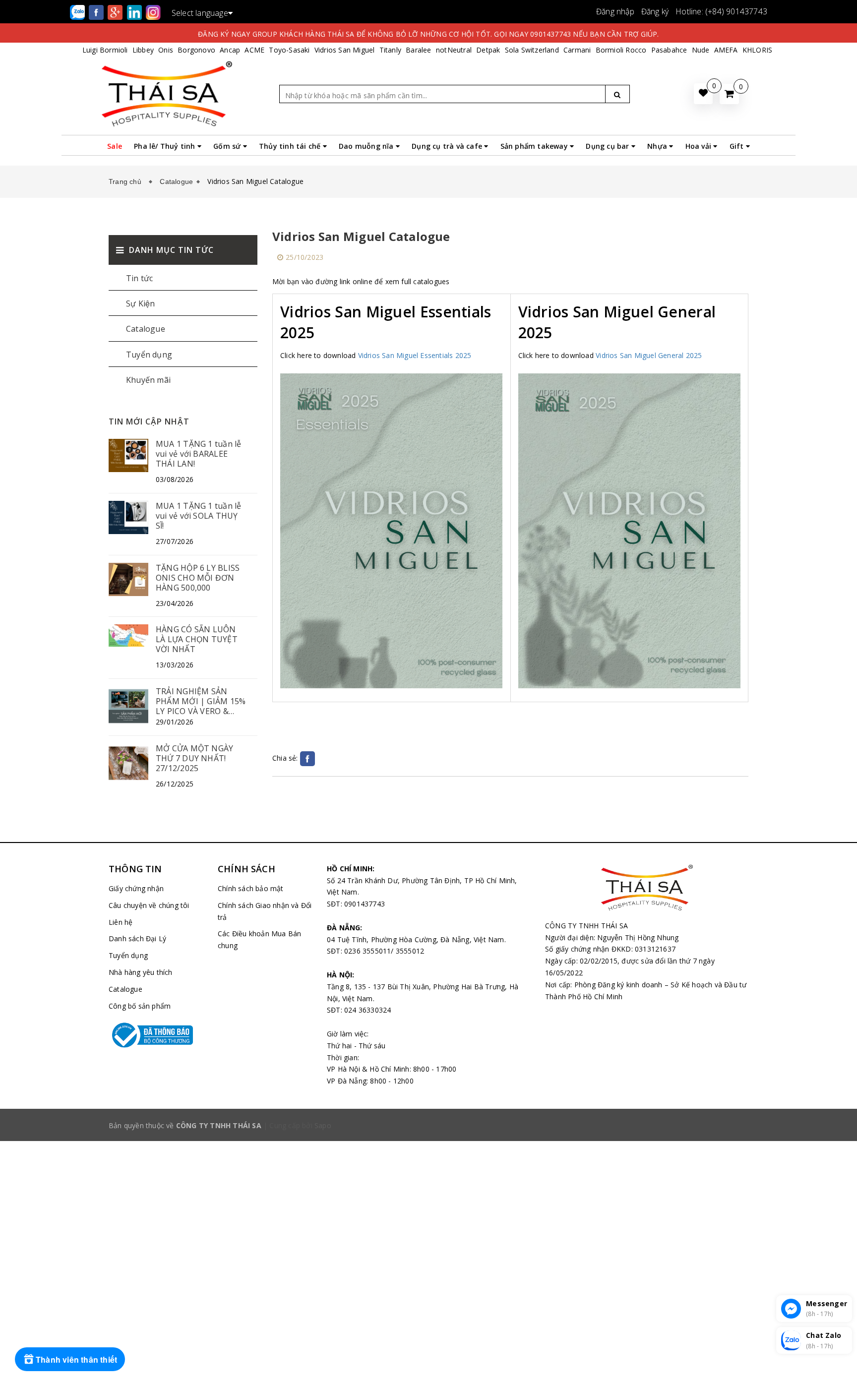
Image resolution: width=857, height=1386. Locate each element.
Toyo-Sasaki (289, 50)
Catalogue (176, 181)
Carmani (577, 50)
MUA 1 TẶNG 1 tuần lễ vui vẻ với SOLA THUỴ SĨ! (198, 516)
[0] (729, 94)
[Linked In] (135, 11)
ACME (254, 50)
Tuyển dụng (149, 354)
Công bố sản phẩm (140, 1006)
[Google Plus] (116, 11)
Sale (114, 146)
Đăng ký (655, 11)
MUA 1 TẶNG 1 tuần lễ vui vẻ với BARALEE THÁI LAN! (198, 454)
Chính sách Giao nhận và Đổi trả (264, 911)
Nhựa (658, 146)
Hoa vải (699, 146)
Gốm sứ (228, 146)
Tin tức (139, 278)
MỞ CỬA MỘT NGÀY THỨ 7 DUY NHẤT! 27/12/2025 (194, 758)
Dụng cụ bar (608, 146)
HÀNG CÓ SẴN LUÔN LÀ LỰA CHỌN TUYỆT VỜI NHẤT (197, 639)
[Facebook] (97, 11)
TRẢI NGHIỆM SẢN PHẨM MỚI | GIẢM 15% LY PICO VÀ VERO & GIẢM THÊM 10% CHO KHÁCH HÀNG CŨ (200, 701)
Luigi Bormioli (105, 50)
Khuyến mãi (148, 379)
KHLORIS (757, 50)
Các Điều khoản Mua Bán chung (259, 939)
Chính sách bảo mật (251, 888)
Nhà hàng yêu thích (141, 972)
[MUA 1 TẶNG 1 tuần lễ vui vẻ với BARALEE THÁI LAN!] (128, 454)
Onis (165, 50)
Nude (701, 50)
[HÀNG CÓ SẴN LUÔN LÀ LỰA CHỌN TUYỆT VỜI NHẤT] (128, 635)
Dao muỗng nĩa (367, 146)
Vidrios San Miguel (344, 50)
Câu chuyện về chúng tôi (149, 905)
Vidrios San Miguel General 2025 (649, 355)
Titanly (390, 50)
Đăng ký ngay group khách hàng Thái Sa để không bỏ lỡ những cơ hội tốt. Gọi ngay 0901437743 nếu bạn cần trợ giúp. (428, 34)
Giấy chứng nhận (136, 888)
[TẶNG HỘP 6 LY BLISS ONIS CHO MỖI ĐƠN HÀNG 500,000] (128, 578)
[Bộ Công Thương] (156, 1035)
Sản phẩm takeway (535, 146)
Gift (738, 146)
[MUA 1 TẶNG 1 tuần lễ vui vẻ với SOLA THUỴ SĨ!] (128, 516)
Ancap (230, 50)
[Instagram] (153, 11)
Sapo (322, 1125)
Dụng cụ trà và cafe (448, 146)
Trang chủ (127, 181)
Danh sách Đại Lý (137, 938)
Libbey (143, 50)
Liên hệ (120, 922)
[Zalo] (78, 11)
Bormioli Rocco (621, 50)
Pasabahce (669, 50)
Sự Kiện (140, 303)
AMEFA (726, 50)
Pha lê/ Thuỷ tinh (165, 146)
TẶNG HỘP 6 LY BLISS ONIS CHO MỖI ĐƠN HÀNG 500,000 (198, 578)
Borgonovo (196, 50)
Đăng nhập (615, 11)
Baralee (418, 50)
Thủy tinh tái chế (291, 146)
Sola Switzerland (532, 50)
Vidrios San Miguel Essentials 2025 (415, 355)
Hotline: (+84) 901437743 (721, 11)
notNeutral (454, 50)
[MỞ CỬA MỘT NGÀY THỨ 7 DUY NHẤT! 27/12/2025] (128, 762)
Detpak (488, 50)
